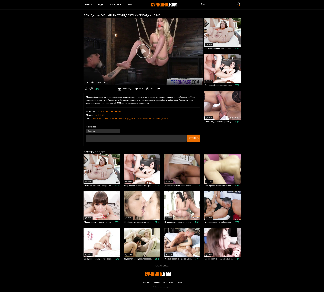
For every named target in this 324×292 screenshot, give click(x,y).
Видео (101, 5)
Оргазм (165, 119)
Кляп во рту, (123, 119)
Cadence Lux (100, 115)
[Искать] (239, 4)
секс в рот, (157, 119)
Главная (88, 5)
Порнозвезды (115, 111)
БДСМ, (130, 119)
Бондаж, (105, 119)
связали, (113, 119)
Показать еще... (162, 266)
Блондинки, (96, 119)
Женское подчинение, (143, 119)
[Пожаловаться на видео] (158, 89)
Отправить (193, 138)
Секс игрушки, (102, 111)
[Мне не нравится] (91, 89)
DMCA (179, 283)
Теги (129, 5)
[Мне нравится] (86, 89)
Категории (115, 5)
